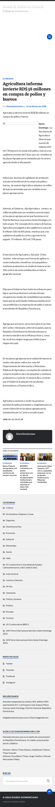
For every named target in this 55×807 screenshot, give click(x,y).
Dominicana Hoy (13, 526)
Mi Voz (9, 586)
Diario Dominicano (23, 6)
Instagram (10, 682)
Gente (9, 552)
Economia (8, 79)
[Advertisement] (27, 41)
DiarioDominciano (14, 106)
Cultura (9, 507)
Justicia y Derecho (14, 580)
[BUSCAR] (48, 781)
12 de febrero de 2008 (36, 106)
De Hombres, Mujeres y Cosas (20, 514)
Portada (9, 611)
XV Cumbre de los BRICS (17, 624)
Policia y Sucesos (13, 599)
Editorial (10, 539)
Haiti (8, 558)
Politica (9, 605)
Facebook (10, 676)
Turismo (9, 618)
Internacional (12, 574)
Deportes (10, 520)
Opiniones (11, 592)
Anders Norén (18, 802)
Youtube (10, 670)
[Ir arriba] (49, 791)
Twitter (9, 663)
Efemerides (11, 545)
